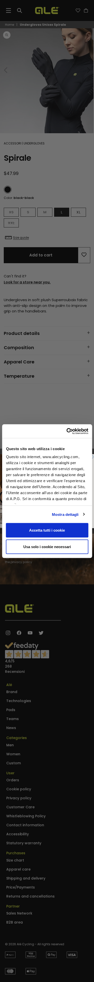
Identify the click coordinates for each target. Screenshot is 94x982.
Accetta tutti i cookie (47, 530)
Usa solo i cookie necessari (47, 546)
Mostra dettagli (65, 514)
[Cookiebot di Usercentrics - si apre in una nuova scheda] (67, 431)
